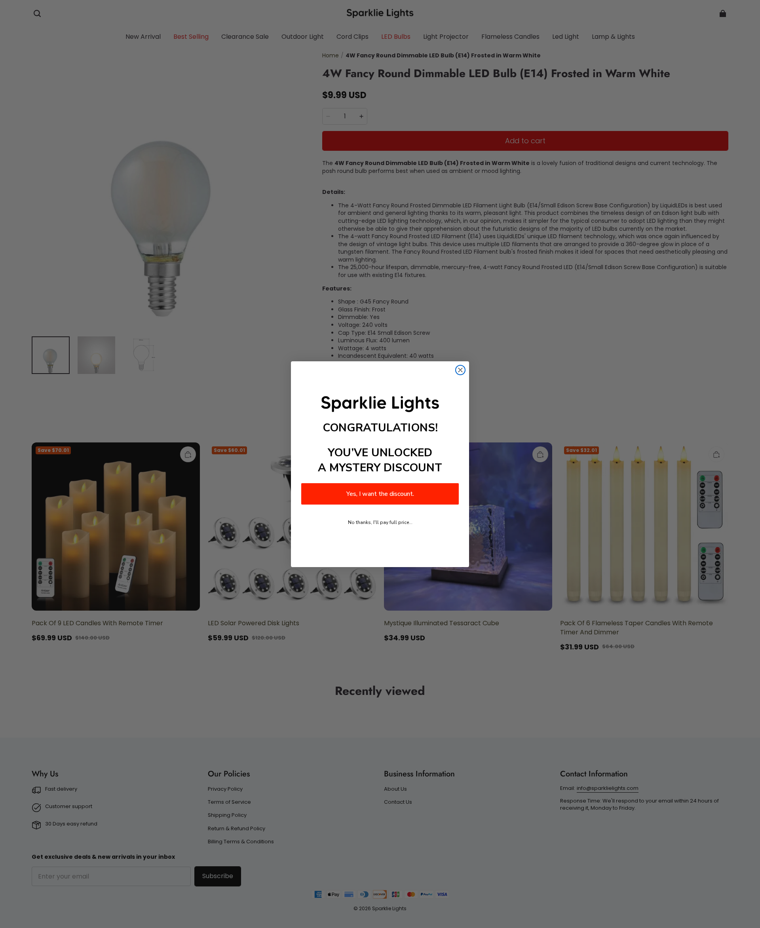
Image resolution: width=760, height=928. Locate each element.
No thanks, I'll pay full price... (380, 522)
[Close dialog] (460, 370)
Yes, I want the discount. (380, 494)
